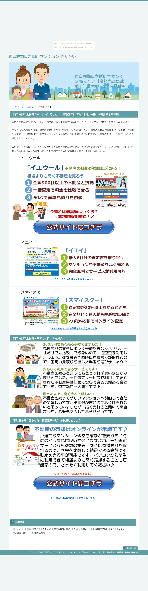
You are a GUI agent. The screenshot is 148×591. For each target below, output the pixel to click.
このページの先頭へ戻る (130, 548)
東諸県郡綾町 (21, 533)
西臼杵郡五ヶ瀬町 (62, 529)
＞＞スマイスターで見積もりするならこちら (74, 328)
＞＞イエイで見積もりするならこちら (74, 278)
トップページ (16, 107)
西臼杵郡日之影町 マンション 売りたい (42, 56)
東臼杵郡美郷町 (38, 533)
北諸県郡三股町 (100, 529)
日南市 (77, 529)
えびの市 (19, 529)
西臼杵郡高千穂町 (42, 529)
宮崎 (29, 107)
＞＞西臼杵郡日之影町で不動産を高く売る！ (74, 498)
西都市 (86, 529)
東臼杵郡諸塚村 (117, 529)
